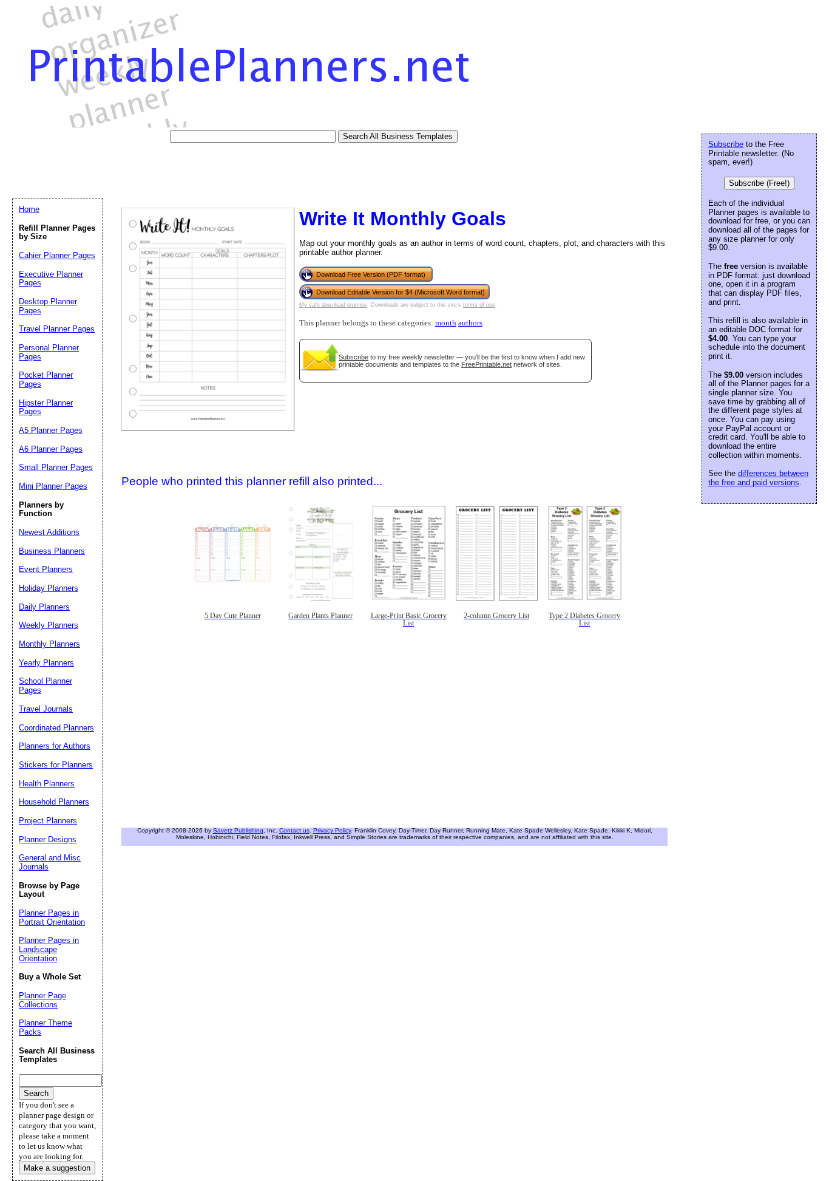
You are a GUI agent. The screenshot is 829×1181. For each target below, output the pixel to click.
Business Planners (52, 551)
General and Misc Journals (50, 862)
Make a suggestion (57, 1167)
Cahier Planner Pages (57, 255)
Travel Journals (46, 708)
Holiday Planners (48, 588)
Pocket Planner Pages (46, 379)
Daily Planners (44, 606)
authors (470, 323)
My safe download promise (333, 305)
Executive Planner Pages (51, 279)
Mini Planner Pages (53, 486)
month (445, 323)
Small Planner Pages (56, 467)
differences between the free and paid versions (758, 478)
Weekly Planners (48, 625)
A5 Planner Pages (51, 430)
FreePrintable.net (486, 364)
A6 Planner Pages (51, 449)
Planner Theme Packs (45, 1027)
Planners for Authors (54, 745)
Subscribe (353, 357)
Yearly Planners (46, 662)
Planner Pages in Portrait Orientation (52, 917)
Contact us (294, 830)
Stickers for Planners (56, 764)
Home (29, 209)
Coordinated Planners (56, 727)
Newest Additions (49, 532)
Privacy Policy (332, 830)
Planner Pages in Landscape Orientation (49, 949)
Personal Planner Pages (49, 352)
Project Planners (48, 820)
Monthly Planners (49, 643)
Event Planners (46, 569)
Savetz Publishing (238, 830)
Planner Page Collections (42, 1000)
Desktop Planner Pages (48, 306)
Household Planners (54, 801)
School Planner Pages (45, 685)
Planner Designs (47, 839)
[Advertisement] (233, 170)
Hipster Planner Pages (46, 407)
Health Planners (47, 783)
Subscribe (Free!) (759, 183)
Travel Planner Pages (57, 328)
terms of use (479, 305)
